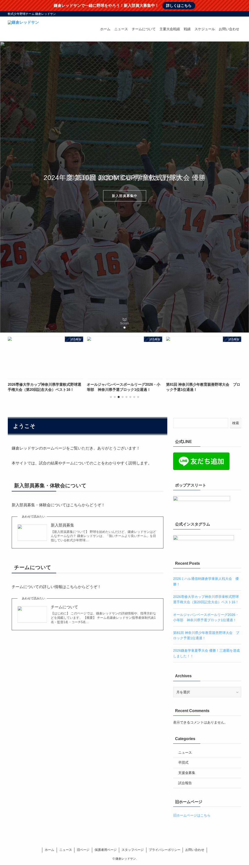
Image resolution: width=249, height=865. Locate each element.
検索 (235, 423)
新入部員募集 (62, 525)
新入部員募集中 (124, 196)
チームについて (64, 607)
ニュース (185, 752)
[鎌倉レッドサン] (23, 29)
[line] (225, 14)
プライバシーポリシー (164, 850)
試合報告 (185, 783)
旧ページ (83, 850)
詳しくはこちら (179, 5)
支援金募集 (186, 773)
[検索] (238, 14)
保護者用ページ (106, 850)
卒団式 (183, 762)
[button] (117, 328)
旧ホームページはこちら (192, 815)
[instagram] (219, 14)
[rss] (232, 14)
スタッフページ (133, 850)
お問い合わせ (194, 850)
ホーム (49, 850)
